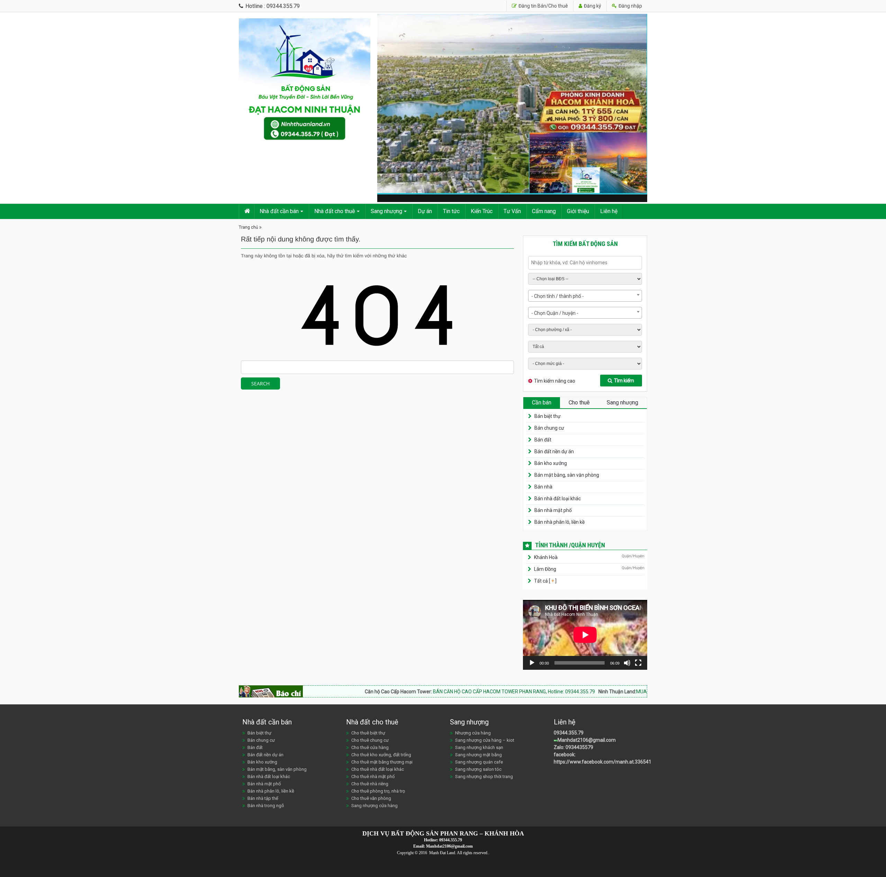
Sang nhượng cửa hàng (374, 805)
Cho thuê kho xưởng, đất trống (381, 754)
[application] (585, 635)
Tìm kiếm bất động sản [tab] (585, 243)
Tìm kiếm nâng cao (554, 381)
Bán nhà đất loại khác (557, 498)
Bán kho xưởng (550, 463)
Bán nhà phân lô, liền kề (559, 522)
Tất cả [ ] (545, 581)
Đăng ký (592, 6)
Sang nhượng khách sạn (479, 747)
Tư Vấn (512, 211)
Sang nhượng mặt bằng (478, 754)
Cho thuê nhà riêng (369, 783)
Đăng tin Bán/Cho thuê (542, 6)
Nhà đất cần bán (279, 211)
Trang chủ (248, 227)
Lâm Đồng (545, 569)
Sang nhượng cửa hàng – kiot (484, 740)
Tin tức (451, 211)
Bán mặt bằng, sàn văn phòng (566, 475)
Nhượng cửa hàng (473, 733)
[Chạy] (531, 662)
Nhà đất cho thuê (334, 211)
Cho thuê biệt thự (368, 733)
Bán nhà (543, 487)
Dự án (425, 211)
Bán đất (542, 439)
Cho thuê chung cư (370, 740)
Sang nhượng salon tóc (478, 769)
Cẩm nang (544, 211)
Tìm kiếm (624, 380)
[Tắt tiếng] (627, 662)
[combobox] (585, 296)
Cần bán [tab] (541, 402)
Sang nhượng (386, 211)
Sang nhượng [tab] (622, 402)
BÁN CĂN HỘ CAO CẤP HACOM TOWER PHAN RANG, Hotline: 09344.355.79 (474, 691)
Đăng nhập (629, 6)
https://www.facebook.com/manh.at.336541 (602, 762)
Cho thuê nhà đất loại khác (377, 769)
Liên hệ (608, 211)
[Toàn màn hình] (638, 662)
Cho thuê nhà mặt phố (373, 776)
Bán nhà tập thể (262, 798)
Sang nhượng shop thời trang (484, 776)
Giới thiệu (578, 211)
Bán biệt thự (547, 416)
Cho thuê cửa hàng (370, 747)
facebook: (565, 754)
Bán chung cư (549, 428)
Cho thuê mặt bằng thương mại (382, 762)
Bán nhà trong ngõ (265, 805)
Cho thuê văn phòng (371, 798)
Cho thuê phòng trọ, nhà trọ (378, 791)
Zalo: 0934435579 (573, 747)
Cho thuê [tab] (579, 402)
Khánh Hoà (546, 557)
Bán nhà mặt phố (553, 510)
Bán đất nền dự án (554, 451)
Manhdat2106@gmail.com (587, 740)
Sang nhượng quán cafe (479, 762)
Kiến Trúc (481, 211)
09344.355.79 (569, 733)
